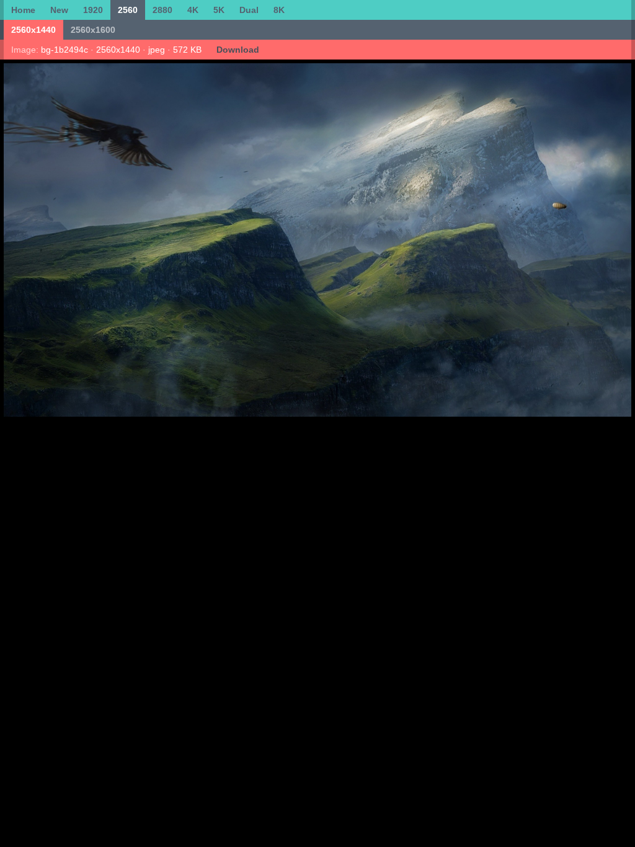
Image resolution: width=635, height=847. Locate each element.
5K (218, 10)
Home (23, 10)
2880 (162, 10)
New (59, 10)
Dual (249, 10)
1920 (93, 10)
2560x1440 (33, 30)
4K (192, 10)
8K (279, 10)
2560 (128, 10)
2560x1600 (93, 30)
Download (237, 50)
